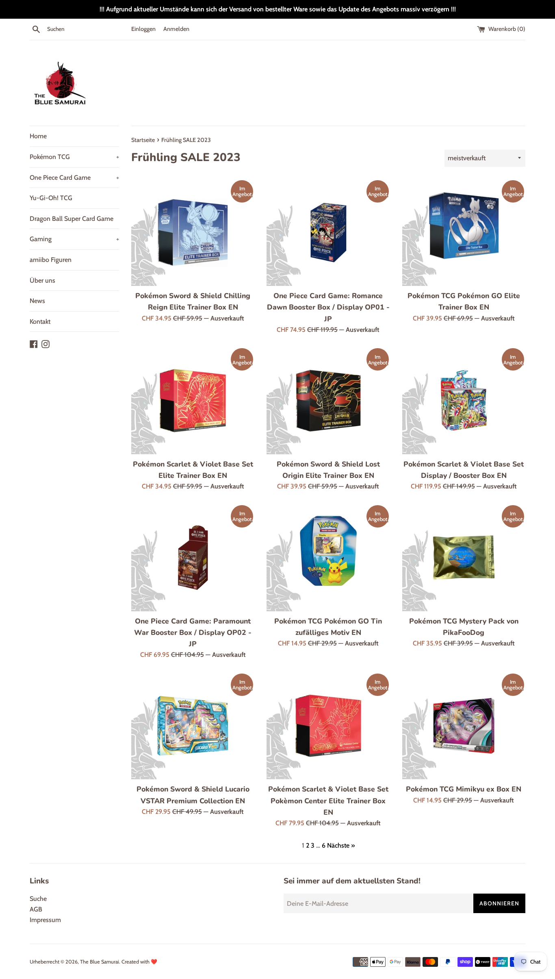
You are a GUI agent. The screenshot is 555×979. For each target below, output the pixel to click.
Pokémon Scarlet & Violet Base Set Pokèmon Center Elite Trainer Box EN (328, 800)
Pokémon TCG (74, 157)
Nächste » (341, 845)
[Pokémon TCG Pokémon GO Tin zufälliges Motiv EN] (328, 557)
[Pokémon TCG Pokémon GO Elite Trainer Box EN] (463, 232)
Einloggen (143, 29)
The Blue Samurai (99, 962)
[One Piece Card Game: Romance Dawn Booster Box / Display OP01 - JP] (328, 232)
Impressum (45, 920)
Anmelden (176, 29)
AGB (36, 909)
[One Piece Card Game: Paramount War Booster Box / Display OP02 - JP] (192, 557)
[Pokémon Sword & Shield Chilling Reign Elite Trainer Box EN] (192, 232)
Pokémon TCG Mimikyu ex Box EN (463, 789)
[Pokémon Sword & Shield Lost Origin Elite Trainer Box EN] (328, 400)
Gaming (74, 239)
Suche (38, 899)
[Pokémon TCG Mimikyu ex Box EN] (463, 726)
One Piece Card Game (74, 177)
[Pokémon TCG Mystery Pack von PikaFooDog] (463, 557)
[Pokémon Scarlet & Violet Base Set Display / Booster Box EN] (463, 400)
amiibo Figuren (51, 260)
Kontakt (40, 321)
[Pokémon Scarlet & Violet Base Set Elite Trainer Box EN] (192, 400)
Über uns (42, 280)
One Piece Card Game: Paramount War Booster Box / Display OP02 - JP (192, 632)
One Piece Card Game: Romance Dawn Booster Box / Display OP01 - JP (328, 307)
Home (38, 136)
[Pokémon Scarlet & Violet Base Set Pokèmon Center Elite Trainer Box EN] (328, 726)
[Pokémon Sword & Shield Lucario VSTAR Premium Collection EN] (192, 726)
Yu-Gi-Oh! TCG (51, 198)
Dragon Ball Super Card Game (71, 218)
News (37, 301)
